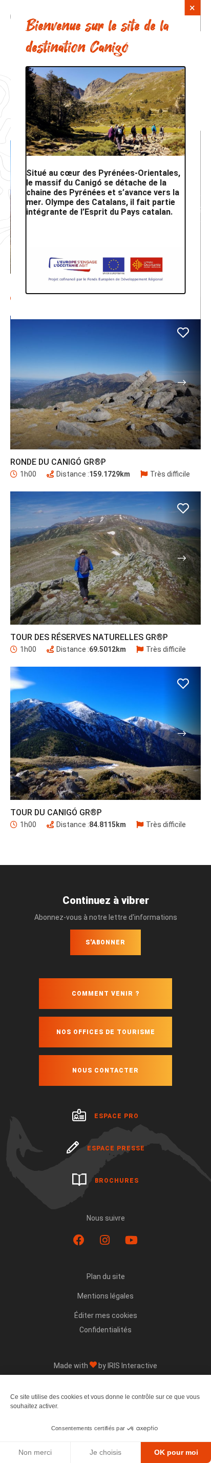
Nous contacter (105, 1070)
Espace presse (116, 1148)
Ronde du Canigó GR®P (58, 462)
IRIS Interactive (132, 1366)
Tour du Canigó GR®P (56, 812)
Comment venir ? (105, 993)
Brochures (117, 1180)
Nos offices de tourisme (105, 1032)
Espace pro (116, 1116)
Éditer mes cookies (105, 1315)
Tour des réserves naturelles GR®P (89, 637)
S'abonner (105, 942)
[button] (182, 382)
